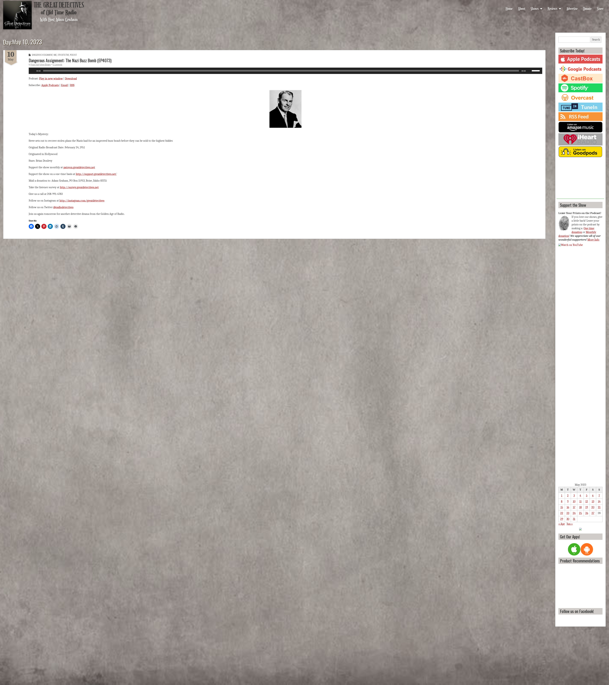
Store (600, 8)
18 (580, 507)
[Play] (32, 70)
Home (509, 8)
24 (574, 513)
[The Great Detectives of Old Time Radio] (17, 15)
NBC (55, 54)
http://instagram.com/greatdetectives (81, 200)
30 (567, 519)
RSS (72, 85)
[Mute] (529, 70)
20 (592, 507)
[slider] (536, 70)
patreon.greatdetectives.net (79, 167)
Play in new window (51, 78)
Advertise (572, 8)
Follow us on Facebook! (577, 611)
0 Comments (57, 64)
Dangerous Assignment (42, 54)
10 (574, 501)
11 (580, 501)
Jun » (570, 524)
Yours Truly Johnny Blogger (41, 64)
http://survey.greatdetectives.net (79, 187)
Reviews (552, 8)
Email (64, 85)
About (521, 8)
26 (586, 513)
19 (586, 507)
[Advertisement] (580, 179)
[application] (285, 71)
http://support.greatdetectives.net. (96, 174)
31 (574, 519)
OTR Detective (63, 54)
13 (593, 501)
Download (71, 78)
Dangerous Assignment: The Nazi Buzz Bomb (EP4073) (70, 60)
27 (593, 513)
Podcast (73, 54)
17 (574, 507)
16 (568, 507)
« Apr (561, 524)
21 (599, 507)
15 (561, 507)
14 (599, 501)
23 (567, 513)
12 (586, 501)
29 (561, 519)
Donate (587, 8)
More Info (593, 239)
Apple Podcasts (50, 85)
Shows (535, 8)
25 (580, 513)
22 (561, 513)
